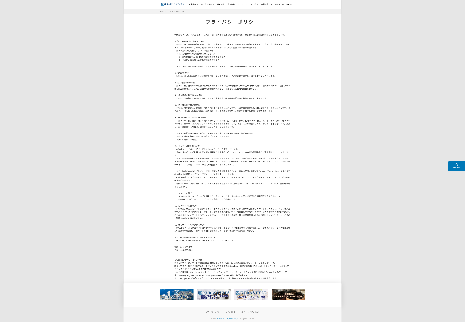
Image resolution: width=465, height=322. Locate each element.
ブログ (253, 4)
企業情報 (192, 4)
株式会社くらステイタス (227, 318)
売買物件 (231, 4)
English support (284, 4)
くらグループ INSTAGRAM (249, 312)
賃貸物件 (221, 4)
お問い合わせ (266, 4)
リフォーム (243, 4)
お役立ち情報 (206, 4)
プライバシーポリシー (213, 312)
